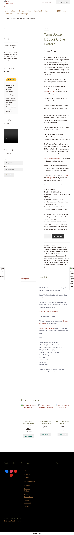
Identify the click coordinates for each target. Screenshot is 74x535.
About (13, 11)
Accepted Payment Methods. (11, 109)
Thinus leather (48, 260)
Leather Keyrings (47, 2)
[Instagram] (11, 471)
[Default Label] (15, 471)
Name (5, 160)
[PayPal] (11, 79)
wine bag (47, 264)
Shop (29, 11)
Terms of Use (28, 506)
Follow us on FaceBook (46, 328)
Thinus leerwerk (58, 260)
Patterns (13, 18)
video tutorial (49, 91)
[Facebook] (6, 471)
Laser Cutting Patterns (42, 11)
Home (6, 11)
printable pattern (55, 258)
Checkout (27, 474)
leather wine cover (55, 251)
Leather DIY (47, 249)
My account (27, 485)
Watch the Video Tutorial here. (48, 312)
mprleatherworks (49, 256)
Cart (25, 470)
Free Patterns (8, 14)
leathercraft (64, 251)
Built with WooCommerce (12, 521)
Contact (21, 11)
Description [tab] (25, 279)
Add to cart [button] (28, 436)
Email (5, 166)
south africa (65, 258)
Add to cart (58, 236)
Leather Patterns (57, 249)
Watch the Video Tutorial (52, 158)
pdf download (59, 256)
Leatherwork (48, 254)
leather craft (61, 247)
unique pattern (53, 262)
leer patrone (56, 254)
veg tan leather (63, 262)
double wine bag (52, 247)
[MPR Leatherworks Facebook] (34, 2)
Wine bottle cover (55, 264)
